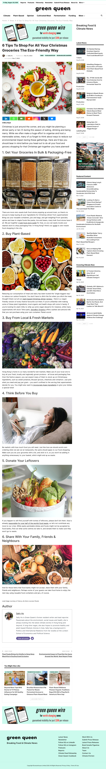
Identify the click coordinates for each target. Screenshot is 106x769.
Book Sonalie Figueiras (90, 745)
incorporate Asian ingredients (44, 385)
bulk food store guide (28, 223)
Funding (72, 16)
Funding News (54, 672)
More (81, 2)
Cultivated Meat (44, 16)
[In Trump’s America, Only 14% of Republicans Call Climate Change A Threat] (80, 273)
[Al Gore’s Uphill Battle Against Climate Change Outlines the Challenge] (80, 315)
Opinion (30, 16)
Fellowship (39, 2)
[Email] (21, 118)
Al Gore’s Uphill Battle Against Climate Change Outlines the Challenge (95, 315)
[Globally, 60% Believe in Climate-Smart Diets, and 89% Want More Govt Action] (80, 288)
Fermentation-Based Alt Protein (35, 672)
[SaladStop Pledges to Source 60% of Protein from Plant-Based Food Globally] (80, 66)
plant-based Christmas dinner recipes (37, 299)
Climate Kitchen (88, 756)
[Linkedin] (6, 118)
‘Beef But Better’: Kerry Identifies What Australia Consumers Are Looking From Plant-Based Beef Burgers (89, 237)
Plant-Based (18, 16)
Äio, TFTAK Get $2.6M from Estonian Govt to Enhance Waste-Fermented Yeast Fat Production (89, 82)
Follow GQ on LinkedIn (66, 742)
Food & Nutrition (50, 55)
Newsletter (49, 2)
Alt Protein (8, 672)
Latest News (63, 737)
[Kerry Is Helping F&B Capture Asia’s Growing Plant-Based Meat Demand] (80, 251)
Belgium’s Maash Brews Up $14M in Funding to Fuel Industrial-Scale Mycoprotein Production (89, 97)
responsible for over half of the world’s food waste (28, 523)
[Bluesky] (52, 118)
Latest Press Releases (90, 742)
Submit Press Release (61, 2)
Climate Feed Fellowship (67, 753)
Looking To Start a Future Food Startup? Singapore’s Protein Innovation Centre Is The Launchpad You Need (89, 204)
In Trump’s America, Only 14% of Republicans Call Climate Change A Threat (88, 275)
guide (55, 226)
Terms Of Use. (75, 765)
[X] (44, 118)
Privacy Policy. (66, 765)
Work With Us (87, 737)
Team (84, 750)
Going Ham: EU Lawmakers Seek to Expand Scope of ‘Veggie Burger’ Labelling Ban (88, 126)
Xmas (41, 55)
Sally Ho (20, 613)
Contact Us (86, 753)
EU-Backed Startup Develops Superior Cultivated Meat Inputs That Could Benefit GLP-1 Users (90, 53)
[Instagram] (36, 118)
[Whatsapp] (13, 118)
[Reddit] (29, 118)
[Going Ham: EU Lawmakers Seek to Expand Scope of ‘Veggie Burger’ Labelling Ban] (80, 124)
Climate (6, 16)
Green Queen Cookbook (67, 756)
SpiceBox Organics (38, 310)
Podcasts (31, 2)
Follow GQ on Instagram (67, 745)
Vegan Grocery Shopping (64, 55)
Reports (23, 2)
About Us (74, 2)
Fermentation (60, 16)
